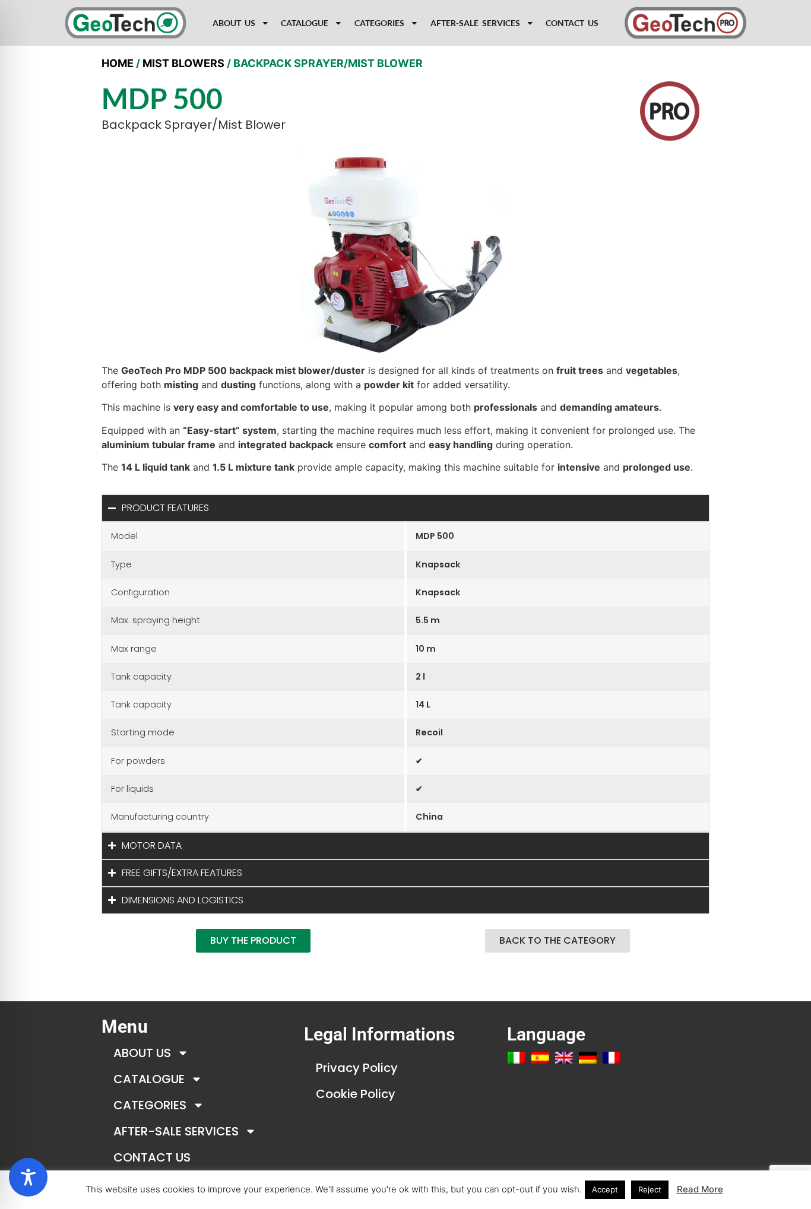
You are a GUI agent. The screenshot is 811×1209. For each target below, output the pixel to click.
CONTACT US (572, 23)
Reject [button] (649, 1189)
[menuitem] (516, 1058)
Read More (700, 1189)
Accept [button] (605, 1189)
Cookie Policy (355, 1094)
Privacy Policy (357, 1067)
